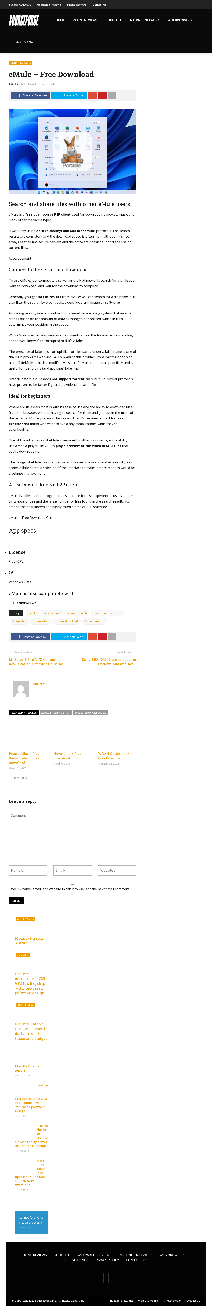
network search (77, 613)
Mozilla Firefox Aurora (29, 940)
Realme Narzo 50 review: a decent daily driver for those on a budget (31, 1031)
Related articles (23, 712)
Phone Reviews (76, 4)
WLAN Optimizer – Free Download (114, 755)
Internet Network (144, 20)
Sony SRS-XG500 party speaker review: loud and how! (109, 661)
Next (25, 777)
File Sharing (23, 42)
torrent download (67, 621)
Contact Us (99, 4)
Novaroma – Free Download (67, 755)
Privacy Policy (106, 1260)
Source (13, 83)
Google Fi (113, 20)
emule (32, 613)
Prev (16, 777)
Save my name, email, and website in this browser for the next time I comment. (69, 889)
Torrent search (94, 621)
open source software (108, 613)
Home (60, 20)
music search (51, 613)
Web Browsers (180, 20)
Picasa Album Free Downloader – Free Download (24, 758)
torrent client (41, 621)
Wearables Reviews (49, 4)
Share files (19, 621)
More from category (90, 712)
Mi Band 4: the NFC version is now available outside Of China (36, 661)
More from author (55, 712)
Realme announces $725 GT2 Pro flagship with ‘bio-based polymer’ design (30, 983)
